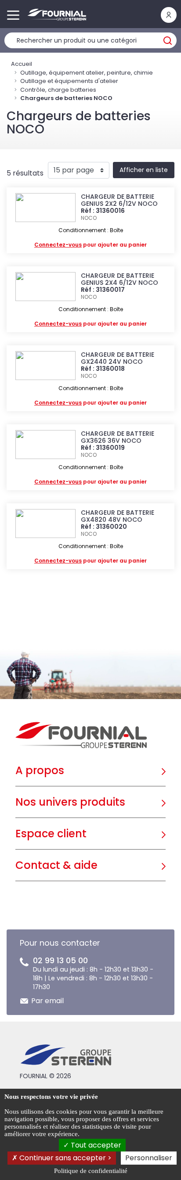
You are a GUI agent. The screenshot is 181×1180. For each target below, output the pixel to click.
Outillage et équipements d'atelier (69, 81)
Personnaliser (148, 1158)
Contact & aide (56, 865)
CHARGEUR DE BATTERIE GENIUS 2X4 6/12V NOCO (119, 279)
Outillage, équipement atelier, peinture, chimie (86, 72)
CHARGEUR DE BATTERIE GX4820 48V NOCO (117, 516)
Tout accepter (95, 1145)
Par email (47, 1001)
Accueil (21, 64)
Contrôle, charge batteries (58, 90)
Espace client (51, 833)
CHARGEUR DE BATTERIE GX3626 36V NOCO (117, 437)
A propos (39, 770)
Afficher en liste (143, 169)
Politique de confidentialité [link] (90, 1170)
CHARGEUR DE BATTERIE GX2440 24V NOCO (117, 358)
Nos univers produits (70, 802)
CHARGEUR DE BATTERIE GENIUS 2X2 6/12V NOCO (119, 200)
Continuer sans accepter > (65, 1158)
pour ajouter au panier (90, 244)
